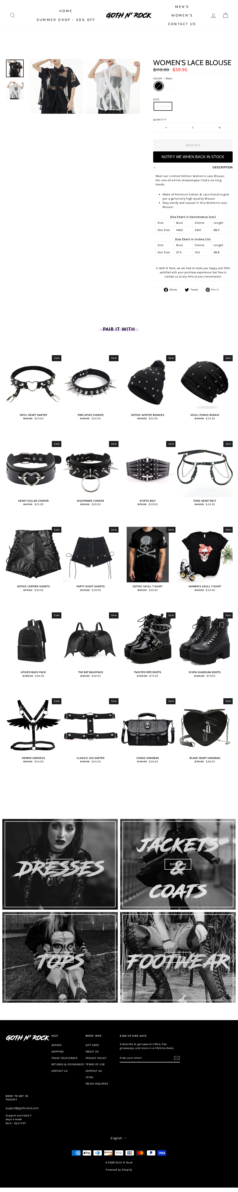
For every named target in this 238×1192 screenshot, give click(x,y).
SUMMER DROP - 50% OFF (65, 19)
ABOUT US (92, 1051)
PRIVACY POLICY (96, 1058)
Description (222, 167)
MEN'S (182, 6)
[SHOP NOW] (60, 864)
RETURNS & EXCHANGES (67, 1064)
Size (156, 99)
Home (66, 11)
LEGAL (90, 1077)
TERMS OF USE (95, 1064)
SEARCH (56, 1045)
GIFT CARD (92, 1045)
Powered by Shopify (119, 1169)
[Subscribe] (177, 1058)
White (170, 86)
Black (158, 86)
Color (162, 78)
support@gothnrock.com (22, 1108)
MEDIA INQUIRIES (97, 1083)
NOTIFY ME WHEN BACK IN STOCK (193, 157)
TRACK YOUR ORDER (64, 1058)
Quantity (160, 119)
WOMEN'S (182, 15)
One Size (162, 106)
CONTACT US (182, 24)
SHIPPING (57, 1051)
